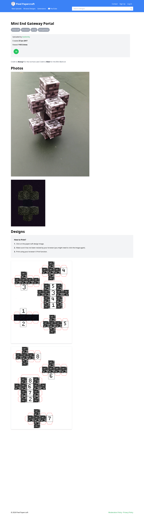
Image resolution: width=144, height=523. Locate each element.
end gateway (43, 30)
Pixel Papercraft (25, 3)
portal (34, 30)
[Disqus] (72, 466)
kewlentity (26, 37)
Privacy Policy (128, 512)
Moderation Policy (115, 512)
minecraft (15, 30)
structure (25, 30)
